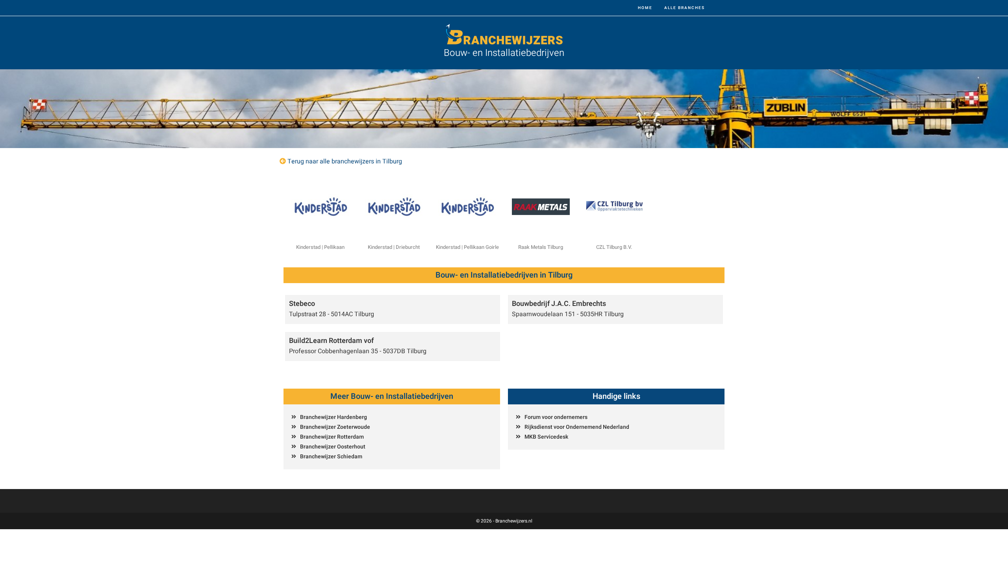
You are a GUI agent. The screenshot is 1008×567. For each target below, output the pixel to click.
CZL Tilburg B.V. (614, 247)
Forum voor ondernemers (555, 417)
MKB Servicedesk (546, 437)
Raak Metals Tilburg (540, 247)
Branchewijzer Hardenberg (333, 417)
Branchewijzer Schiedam (331, 456)
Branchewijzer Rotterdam (332, 437)
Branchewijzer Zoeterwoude (335, 427)
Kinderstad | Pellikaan (320, 247)
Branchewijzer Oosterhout (332, 447)
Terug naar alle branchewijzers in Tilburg (344, 161)
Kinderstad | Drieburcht (394, 247)
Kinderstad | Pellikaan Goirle (467, 247)
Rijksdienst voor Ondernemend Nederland (576, 427)
